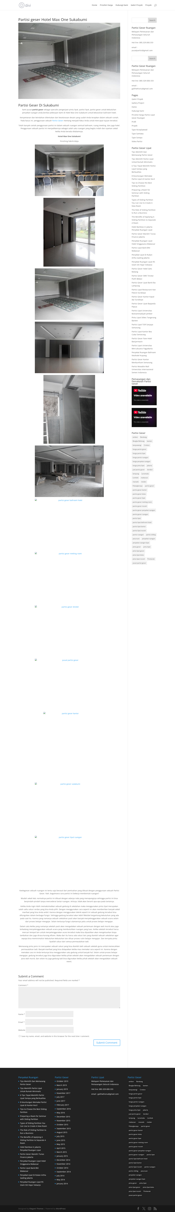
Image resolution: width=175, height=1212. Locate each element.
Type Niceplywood (139, 129)
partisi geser (149, 486)
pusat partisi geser (139, 563)
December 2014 (63, 1160)
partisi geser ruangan (140, 514)
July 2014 (60, 1175)
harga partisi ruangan (140, 457)
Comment (23, 985)
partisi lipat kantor (139, 526)
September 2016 (64, 1109)
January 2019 (62, 1089)
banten (149, 441)
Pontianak (151, 559)
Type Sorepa (137, 137)
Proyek (148, 5)
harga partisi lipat (139, 453)
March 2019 (62, 1085)
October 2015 (62, 1124)
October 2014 (62, 1168)
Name (21, 1014)
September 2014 (64, 1171)
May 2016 (61, 1112)
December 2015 (63, 1116)
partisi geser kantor (140, 490)
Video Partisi (137, 141)
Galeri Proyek (137, 5)
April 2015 (61, 1148)
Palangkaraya (137, 486)
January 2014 (62, 1183)
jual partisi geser (139, 469)
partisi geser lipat (139, 498)
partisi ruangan (138, 535)
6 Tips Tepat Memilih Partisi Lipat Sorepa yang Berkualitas (144, 169)
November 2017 (63, 1093)
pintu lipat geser (138, 551)
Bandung (143, 437)
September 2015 (64, 1128)
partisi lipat (137, 518)
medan (143, 482)
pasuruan (136, 539)
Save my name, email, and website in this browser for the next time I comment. (55, 1036)
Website (21, 1030)
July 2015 (60, 1136)
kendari (150, 469)
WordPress (61, 1208)
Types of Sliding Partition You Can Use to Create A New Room (142, 203)
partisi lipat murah (139, 530)
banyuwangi (137, 445)
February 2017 (63, 1105)
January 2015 (62, 1156)
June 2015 (61, 1140)
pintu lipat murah (139, 559)
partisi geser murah (140, 506)
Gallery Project (138, 103)
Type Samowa (137, 133)
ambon (135, 437)
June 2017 (61, 1101)
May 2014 (61, 1179)
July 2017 (60, 1097)
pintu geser (137, 547)
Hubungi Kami (122, 5)
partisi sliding (151, 535)
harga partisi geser (139, 449)
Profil (134, 122)
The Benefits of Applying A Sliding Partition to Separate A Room (144, 220)
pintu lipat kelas (138, 555)
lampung (136, 474)
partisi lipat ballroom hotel (142, 522)
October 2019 (62, 1081)
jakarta (149, 465)
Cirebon (147, 445)
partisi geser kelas (139, 494)
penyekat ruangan (148, 539)
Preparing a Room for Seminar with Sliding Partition (141, 193)
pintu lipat (146, 547)
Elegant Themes (36, 1208)
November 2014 (63, 1164)
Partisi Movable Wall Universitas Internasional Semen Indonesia (142, 369)
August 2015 (62, 1132)
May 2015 (61, 1144)
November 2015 (63, 1120)
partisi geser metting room (142, 502)
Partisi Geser (57, 120)
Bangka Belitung (138, 441)
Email (21, 1022)
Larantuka (145, 474)
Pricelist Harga (106, 5)
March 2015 (62, 1152)
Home (94, 5)
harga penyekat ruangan (141, 461)
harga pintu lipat (138, 465)
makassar (144, 478)
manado (136, 482)
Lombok (135, 478)
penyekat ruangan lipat (141, 543)
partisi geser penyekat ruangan (144, 510)
